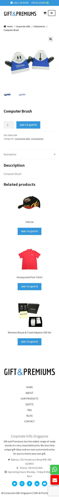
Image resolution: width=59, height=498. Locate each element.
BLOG (29, 415)
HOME (29, 387)
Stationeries (39, 26)
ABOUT (30, 392)
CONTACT (29, 421)
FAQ (29, 409)
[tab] (30, 154)
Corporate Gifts (23, 26)
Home (10, 26)
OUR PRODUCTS (29, 398)
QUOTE (29, 404)
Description (10, 154)
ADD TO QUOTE (28, 124)
